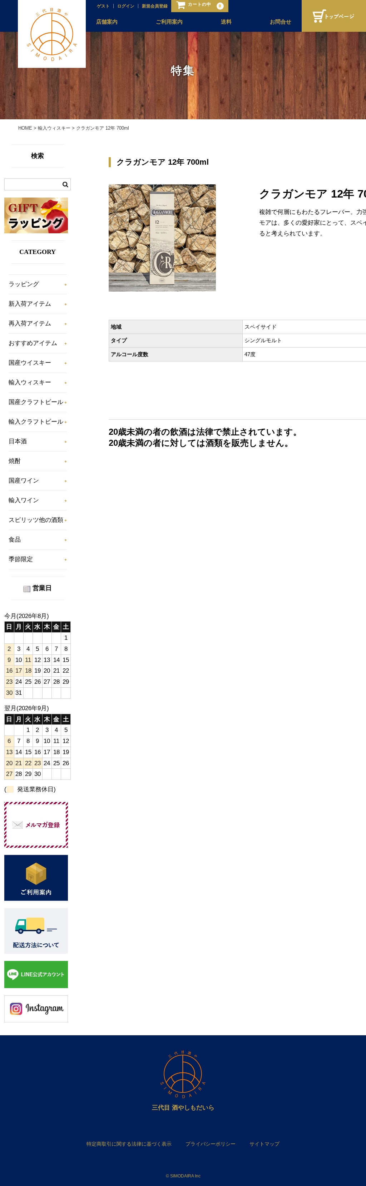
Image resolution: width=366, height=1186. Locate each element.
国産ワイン (24, 480)
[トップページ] (334, 16)
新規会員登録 (155, 6)
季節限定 (21, 559)
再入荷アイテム (30, 323)
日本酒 (18, 441)
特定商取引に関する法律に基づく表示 (129, 1144)
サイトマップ (264, 1144)
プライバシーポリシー (211, 1144)
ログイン (125, 6)
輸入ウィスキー (30, 382)
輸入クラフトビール (36, 421)
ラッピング (24, 284)
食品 (15, 539)
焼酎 (15, 461)
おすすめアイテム (33, 343)
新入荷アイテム (30, 303)
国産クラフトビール (36, 402)
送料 (226, 22)
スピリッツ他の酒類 (36, 520)
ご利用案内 (169, 22)
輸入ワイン (24, 500)
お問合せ (280, 22)
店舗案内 (107, 22)
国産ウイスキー (30, 362)
